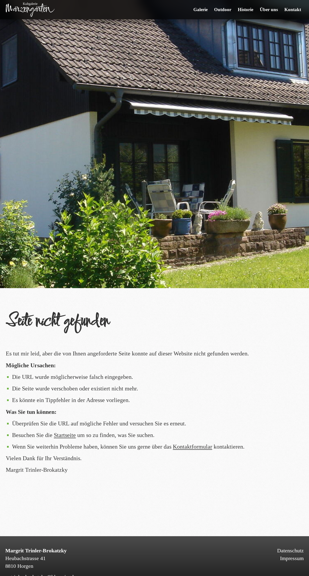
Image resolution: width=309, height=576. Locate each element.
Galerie (200, 9)
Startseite (65, 435)
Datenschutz (290, 550)
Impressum (292, 558)
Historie (245, 9)
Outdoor (222, 9)
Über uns (269, 9)
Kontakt (292, 9)
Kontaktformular (192, 447)
